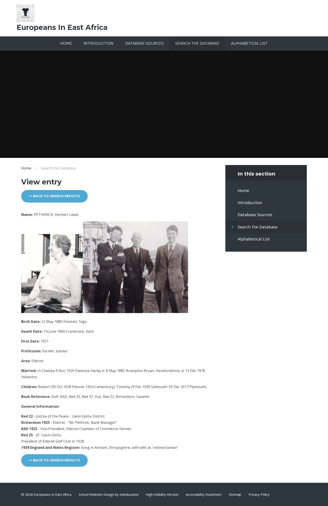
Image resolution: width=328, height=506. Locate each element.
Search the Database (58, 168)
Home (26, 168)
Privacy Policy (259, 494)
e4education (129, 494)
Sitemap (235, 494)
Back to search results (56, 196)
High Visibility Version (162, 494)
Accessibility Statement (204, 494)
